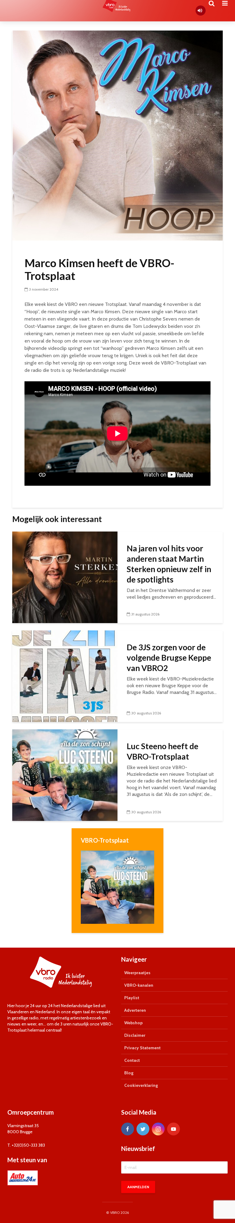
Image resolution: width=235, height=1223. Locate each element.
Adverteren (135, 1010)
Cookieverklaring (141, 1085)
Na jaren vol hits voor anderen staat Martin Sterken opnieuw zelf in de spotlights (169, 563)
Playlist (131, 997)
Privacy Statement (142, 1048)
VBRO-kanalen (138, 985)
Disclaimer (134, 1035)
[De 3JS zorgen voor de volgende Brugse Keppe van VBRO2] (65, 676)
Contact (132, 1060)
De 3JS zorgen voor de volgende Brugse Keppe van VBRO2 (169, 657)
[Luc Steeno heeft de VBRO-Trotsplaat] (65, 775)
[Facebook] (127, 1129)
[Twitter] (142, 1129)
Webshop (133, 1022)
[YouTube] (173, 1129)
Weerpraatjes (137, 972)
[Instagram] (158, 1129)
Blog (128, 1073)
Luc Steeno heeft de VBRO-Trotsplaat (162, 751)
